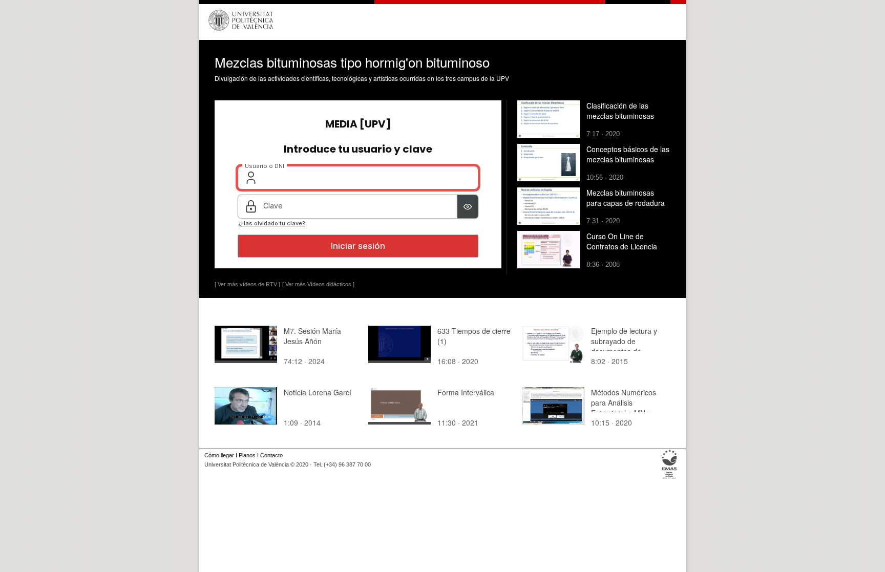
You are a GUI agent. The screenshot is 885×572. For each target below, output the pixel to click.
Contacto (271, 455)
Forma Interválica (465, 392)
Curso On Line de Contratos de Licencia (621, 241)
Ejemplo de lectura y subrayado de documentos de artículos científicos (624, 346)
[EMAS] (669, 478)
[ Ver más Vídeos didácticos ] (318, 284)
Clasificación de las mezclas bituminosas (620, 110)
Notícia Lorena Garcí (317, 392)
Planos (247, 455)
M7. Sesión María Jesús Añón (312, 336)
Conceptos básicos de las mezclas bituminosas (627, 154)
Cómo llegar (219, 455)
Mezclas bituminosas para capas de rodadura (625, 197)
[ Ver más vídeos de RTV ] (247, 284)
